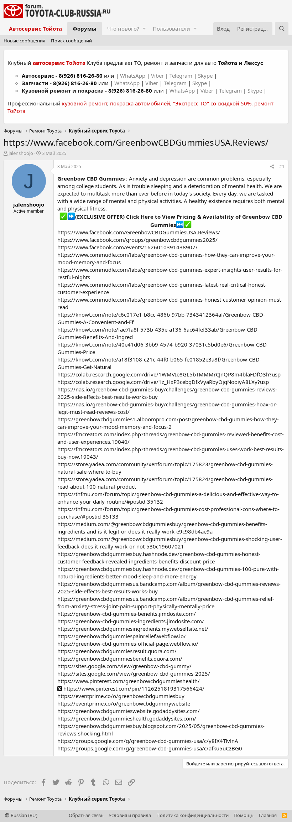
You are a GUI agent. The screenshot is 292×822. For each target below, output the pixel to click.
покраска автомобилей (140, 103)
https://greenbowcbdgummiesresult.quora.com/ (117, 651)
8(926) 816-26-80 (81, 75)
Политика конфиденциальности (192, 815)
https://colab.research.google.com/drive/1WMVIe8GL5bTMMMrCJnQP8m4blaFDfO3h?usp (169, 374)
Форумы (85, 28)
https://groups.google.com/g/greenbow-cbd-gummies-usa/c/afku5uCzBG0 (149, 748)
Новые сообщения (24, 40)
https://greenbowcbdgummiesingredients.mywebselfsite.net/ (132, 628)
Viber (157, 75)
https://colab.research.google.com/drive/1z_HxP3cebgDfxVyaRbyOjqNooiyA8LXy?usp (163, 381)
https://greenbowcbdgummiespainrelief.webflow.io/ (121, 636)
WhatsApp (133, 75)
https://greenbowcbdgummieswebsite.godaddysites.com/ (128, 710)
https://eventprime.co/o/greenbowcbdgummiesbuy (120, 695)
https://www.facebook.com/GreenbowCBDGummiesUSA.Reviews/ (138, 232)
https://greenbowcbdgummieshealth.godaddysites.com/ (126, 718)
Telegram (182, 75)
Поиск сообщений (71, 40)
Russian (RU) (23, 815)
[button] (144, 28)
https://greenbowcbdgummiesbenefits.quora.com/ (119, 658)
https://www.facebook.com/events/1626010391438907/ (127, 247)
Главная (268, 815)
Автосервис (38, 75)
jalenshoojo (21, 153)
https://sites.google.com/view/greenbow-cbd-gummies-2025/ (133, 673)
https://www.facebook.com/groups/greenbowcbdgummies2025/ (137, 239)
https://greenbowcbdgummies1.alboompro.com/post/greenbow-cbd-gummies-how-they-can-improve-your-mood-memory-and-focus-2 (168, 423)
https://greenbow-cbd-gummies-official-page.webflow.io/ (127, 643)
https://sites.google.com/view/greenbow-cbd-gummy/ (124, 666)
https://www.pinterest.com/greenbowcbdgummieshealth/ (128, 681)
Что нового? (123, 28)
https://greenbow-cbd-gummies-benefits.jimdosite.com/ (126, 613)
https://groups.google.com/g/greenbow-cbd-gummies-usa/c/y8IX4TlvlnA (147, 740)
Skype (206, 75)
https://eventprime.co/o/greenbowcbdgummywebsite (123, 703)
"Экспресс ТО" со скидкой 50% (212, 103)
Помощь (244, 815)
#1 (282, 166)
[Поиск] (281, 28)
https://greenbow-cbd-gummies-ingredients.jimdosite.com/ (130, 621)
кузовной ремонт (84, 103)
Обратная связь (86, 815)
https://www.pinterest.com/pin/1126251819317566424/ (133, 688)
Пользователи (171, 28)
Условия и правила (130, 815)
